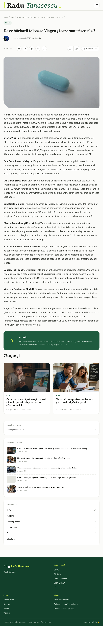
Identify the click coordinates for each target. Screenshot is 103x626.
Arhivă (6, 608)
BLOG (12, 17)
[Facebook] (19, 48)
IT (51, 533)
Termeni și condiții (61, 600)
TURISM (51, 516)
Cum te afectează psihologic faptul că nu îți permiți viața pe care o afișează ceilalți (26, 402)
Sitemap (7, 613)
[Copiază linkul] (44, 48)
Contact (7, 604)
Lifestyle (51, 539)
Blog (17, 566)
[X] (25, 48)
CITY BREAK (51, 527)
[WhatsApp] (31, 48)
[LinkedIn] (37, 48)
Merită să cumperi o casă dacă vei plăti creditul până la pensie (74, 401)
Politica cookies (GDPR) (64, 608)
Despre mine (9, 600)
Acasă (6, 17)
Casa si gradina (51, 521)
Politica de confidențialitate (66, 604)
